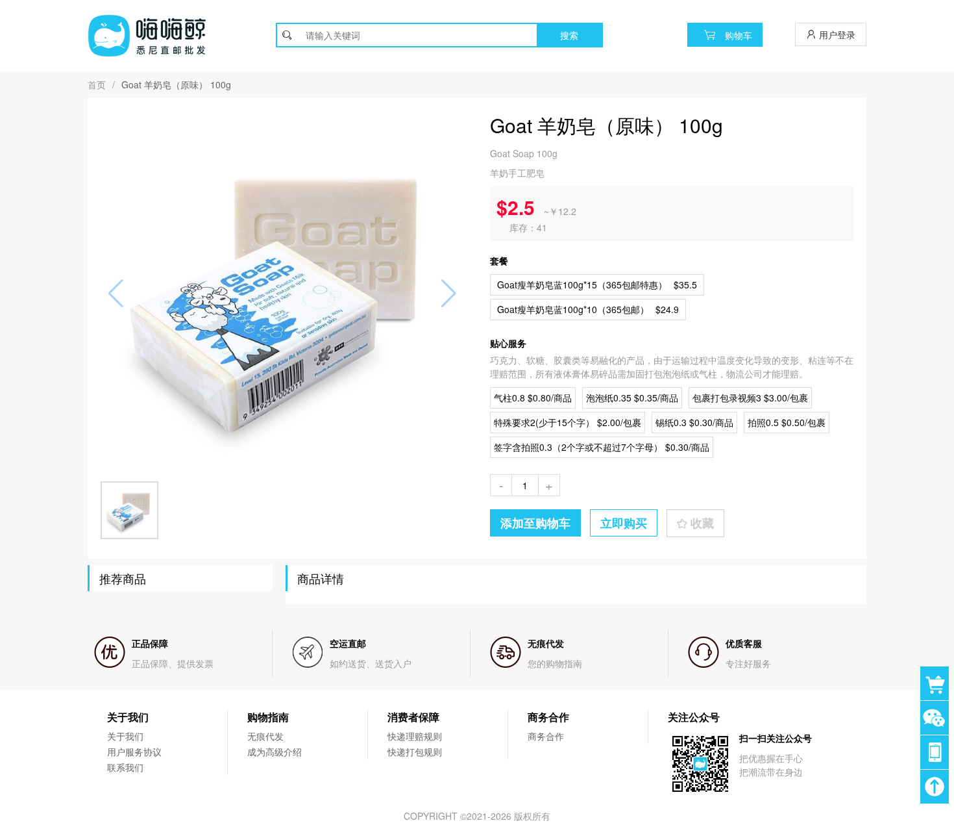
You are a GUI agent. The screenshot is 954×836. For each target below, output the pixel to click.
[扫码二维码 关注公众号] (937, 752)
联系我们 (125, 767)
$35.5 (597, 284)
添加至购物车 (535, 522)
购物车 (737, 35)
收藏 (700, 522)
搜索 (569, 35)
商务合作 (546, 735)
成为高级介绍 (274, 751)
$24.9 (588, 309)
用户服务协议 (134, 751)
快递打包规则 (414, 751)
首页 (97, 84)
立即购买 (623, 522)
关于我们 (125, 735)
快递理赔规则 (414, 735)
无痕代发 (265, 735)
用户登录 (835, 34)
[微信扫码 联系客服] (937, 718)
